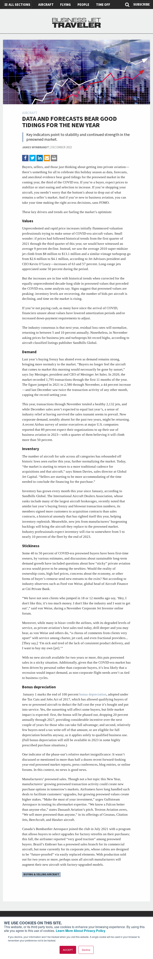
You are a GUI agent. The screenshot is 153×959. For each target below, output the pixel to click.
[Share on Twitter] (32, 158)
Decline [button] (86, 949)
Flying (65, 4)
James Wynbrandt (35, 147)
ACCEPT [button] (68, 949)
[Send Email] (47, 158)
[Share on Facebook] (25, 158)
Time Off (103, 4)
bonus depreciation (92, 694)
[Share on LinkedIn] (39, 158)
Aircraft (46, 4)
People (83, 4)
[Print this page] (54, 158)
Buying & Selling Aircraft (41, 874)
